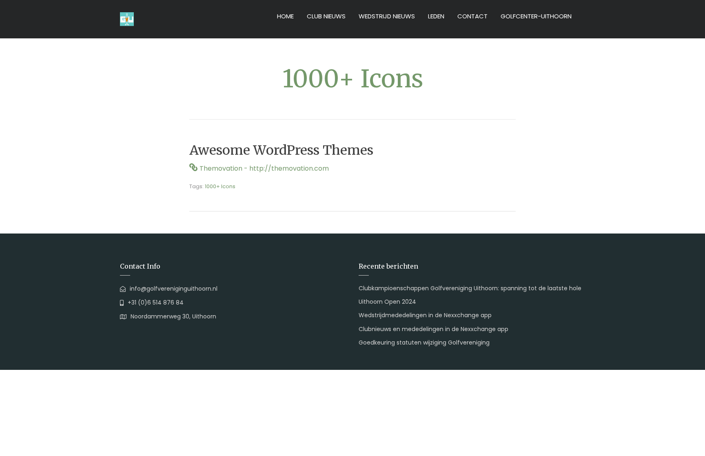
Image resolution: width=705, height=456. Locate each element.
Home (285, 16)
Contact (472, 16)
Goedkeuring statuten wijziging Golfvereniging (424, 342)
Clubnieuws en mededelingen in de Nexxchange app (433, 329)
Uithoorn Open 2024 (387, 302)
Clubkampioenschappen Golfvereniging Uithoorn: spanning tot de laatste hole (470, 288)
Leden (436, 16)
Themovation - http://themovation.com (264, 168)
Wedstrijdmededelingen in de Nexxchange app (425, 315)
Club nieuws (326, 16)
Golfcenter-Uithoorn (536, 16)
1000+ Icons (220, 186)
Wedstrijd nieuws (387, 16)
